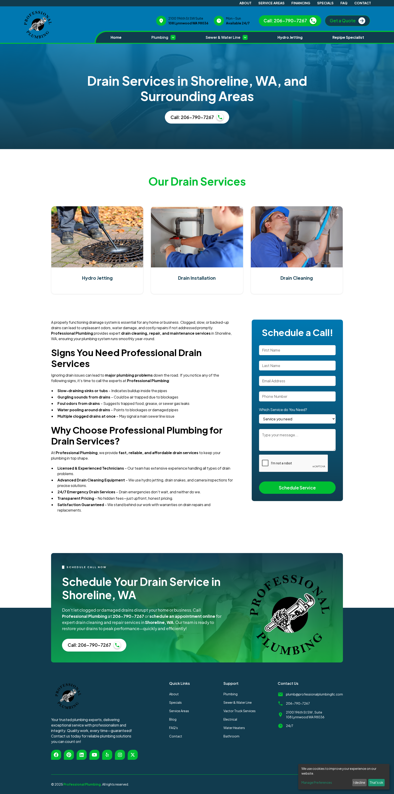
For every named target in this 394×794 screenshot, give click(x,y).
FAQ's (173, 728)
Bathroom (231, 736)
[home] (57, 24)
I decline (359, 782)
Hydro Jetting (290, 37)
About (245, 3)
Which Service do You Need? (283, 409)
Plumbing (230, 694)
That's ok (376, 782)
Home (116, 37)
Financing (300, 3)
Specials (325, 3)
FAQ (343, 3)
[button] (163, 37)
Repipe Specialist (348, 37)
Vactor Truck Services (239, 711)
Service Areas (271, 3)
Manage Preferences (316, 782)
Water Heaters (234, 728)
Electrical (230, 719)
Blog (172, 719)
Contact (362, 3)
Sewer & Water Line (237, 702)
